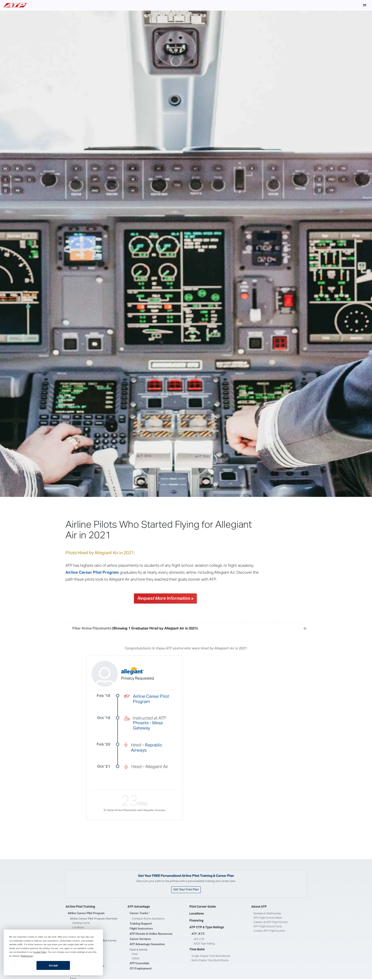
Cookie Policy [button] (39, 952)
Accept (53, 965)
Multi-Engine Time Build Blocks (210, 960)
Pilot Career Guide (202, 906)
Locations (78, 927)
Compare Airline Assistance (148, 918)
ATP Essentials (139, 963)
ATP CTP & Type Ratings (206, 927)
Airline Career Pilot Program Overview (93, 918)
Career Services (140, 939)
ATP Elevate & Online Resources (151, 934)
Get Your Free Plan (186, 889)
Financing (196, 920)
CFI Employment (141, 968)
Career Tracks (140, 913)
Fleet (135, 954)
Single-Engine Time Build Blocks (211, 956)
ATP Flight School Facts (267, 926)
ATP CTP (199, 939)
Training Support (141, 923)
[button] (365, 5)
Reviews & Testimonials (267, 913)
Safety (135, 958)
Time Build (197, 949)
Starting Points (81, 923)
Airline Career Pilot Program (92, 573)
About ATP (259, 906)
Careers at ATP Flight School (270, 922)
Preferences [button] (27, 956)
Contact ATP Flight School (269, 931)
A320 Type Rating (204, 943)
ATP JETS (198, 934)
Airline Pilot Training (80, 906)
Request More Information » (165, 598)
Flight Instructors (141, 928)
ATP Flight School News (267, 918)
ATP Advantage (138, 906)
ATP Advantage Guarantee (147, 944)
